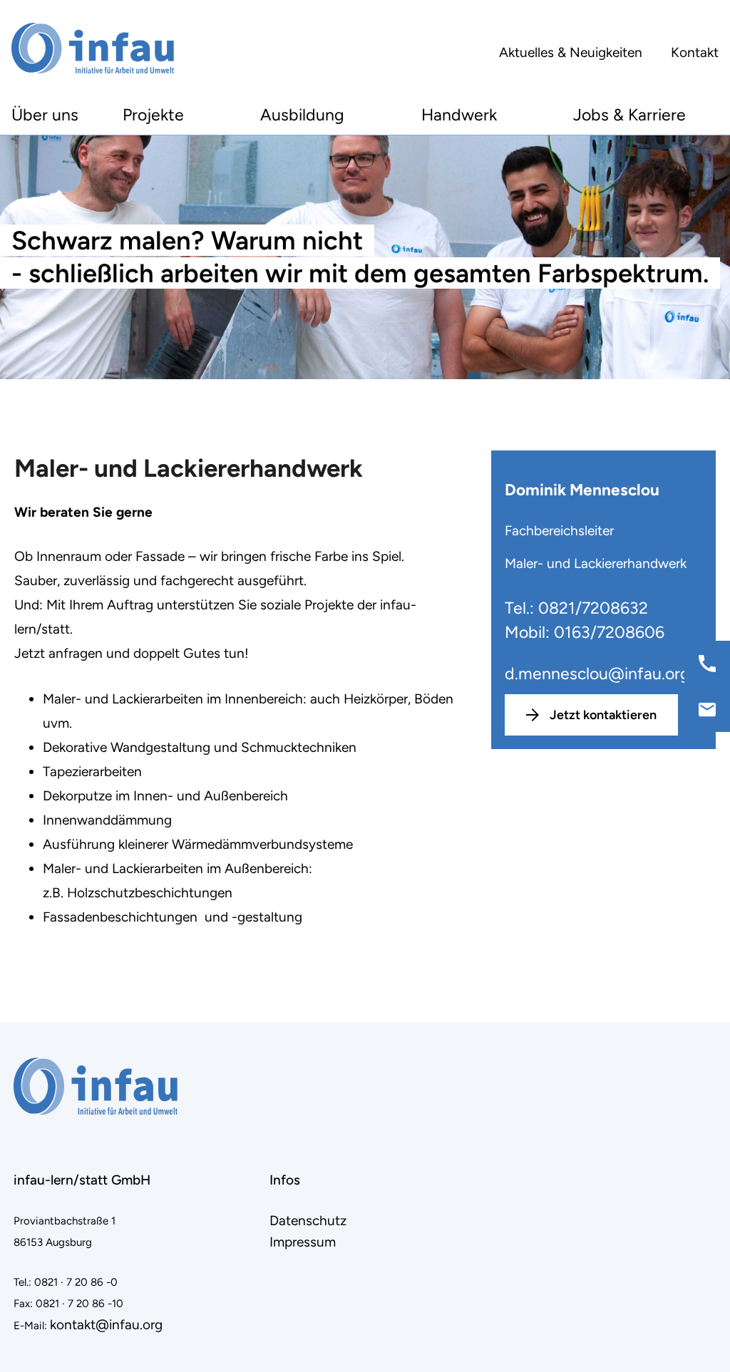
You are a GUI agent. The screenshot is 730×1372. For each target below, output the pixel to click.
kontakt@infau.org (106, 1324)
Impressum (302, 1242)
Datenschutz (307, 1220)
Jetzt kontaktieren (603, 715)
